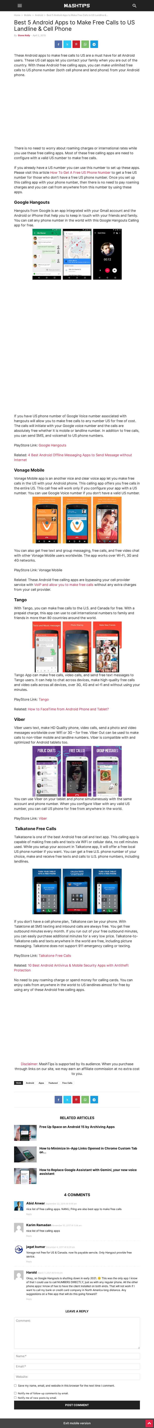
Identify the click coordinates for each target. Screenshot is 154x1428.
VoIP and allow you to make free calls (63, 585)
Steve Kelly (24, 35)
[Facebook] (58, 44)
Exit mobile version (77, 1423)
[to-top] (149, 1422)
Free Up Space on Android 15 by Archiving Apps (77, 1127)
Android (39, 15)
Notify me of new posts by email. (37, 1397)
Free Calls (67, 1083)
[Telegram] (94, 44)
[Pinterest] (76, 44)
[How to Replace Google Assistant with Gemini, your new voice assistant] (25, 1176)
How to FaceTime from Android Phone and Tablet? (68, 709)
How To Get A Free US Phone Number (80, 172)
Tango (44, 699)
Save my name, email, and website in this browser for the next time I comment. (66, 1385)
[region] (77, 113)
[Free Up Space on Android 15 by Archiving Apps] (25, 1133)
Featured (53, 1083)
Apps (41, 1083)
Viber (43, 818)
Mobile (27, 15)
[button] (19, 5)
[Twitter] (67, 44)
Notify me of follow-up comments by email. (43, 1393)
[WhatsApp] (85, 44)
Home (17, 15)
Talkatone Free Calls (55, 956)
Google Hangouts (52, 445)
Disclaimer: (29, 1064)
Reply (29, 1214)
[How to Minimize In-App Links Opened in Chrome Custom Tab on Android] (25, 1154)
